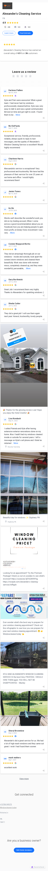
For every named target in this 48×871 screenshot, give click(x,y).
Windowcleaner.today (8, 808)
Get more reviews (24, 850)
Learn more (8, 33)
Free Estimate (25, 33)
